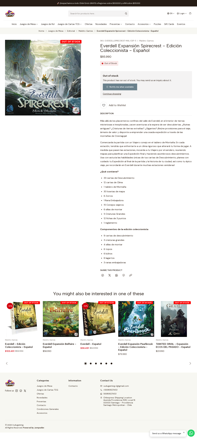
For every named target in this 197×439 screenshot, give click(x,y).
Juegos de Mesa (28, 24)
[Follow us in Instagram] (16, 390)
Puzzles (157, 24)
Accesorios (143, 24)
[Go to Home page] (10, 13)
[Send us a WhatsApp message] (191, 433)
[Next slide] (190, 363)
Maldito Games (86, 31)
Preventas (115, 24)
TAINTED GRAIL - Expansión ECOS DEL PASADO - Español (173, 345)
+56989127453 (110, 390)
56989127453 (109, 393)
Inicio (14, 24)
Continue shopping (112, 94)
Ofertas (88, 24)
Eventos (181, 24)
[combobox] (98, 13)
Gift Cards (169, 24)
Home (41, 31)
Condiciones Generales (48, 409)
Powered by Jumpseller (33, 427)
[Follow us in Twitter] (25, 390)
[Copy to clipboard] (130, 275)
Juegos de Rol (48, 24)
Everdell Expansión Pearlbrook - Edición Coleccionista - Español (135, 347)
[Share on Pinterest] (123, 275)
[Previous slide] (7, 363)
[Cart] (190, 14)
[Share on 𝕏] (109, 275)
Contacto (130, 24)
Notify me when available (121, 87)
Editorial (71, 31)
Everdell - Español (90, 344)
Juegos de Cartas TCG (68, 24)
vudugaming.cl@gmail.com (116, 386)
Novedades (101, 24)
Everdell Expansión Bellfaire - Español (59, 345)
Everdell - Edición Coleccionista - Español (19, 345)
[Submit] (126, 13)
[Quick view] (36, 319)
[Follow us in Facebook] (20, 390)
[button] (85, 363)
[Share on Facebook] (102, 275)
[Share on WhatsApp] (116, 275)
